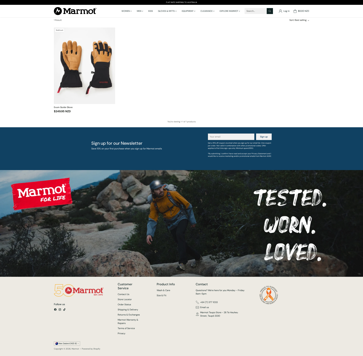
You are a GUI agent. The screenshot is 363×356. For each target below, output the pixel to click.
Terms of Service (126, 328)
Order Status (124, 304)
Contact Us (123, 294)
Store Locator (125, 299)
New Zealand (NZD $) (68, 343)
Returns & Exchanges (129, 314)
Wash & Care (163, 290)
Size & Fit (161, 295)
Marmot (75, 348)
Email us (204, 307)
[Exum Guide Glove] (84, 65)
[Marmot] (75, 11)
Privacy (121, 333)
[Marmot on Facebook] (55, 310)
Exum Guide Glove (63, 107)
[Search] (270, 11)
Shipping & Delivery (128, 309)
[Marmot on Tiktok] (64, 310)
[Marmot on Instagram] (60, 310)
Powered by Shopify (91, 348)
